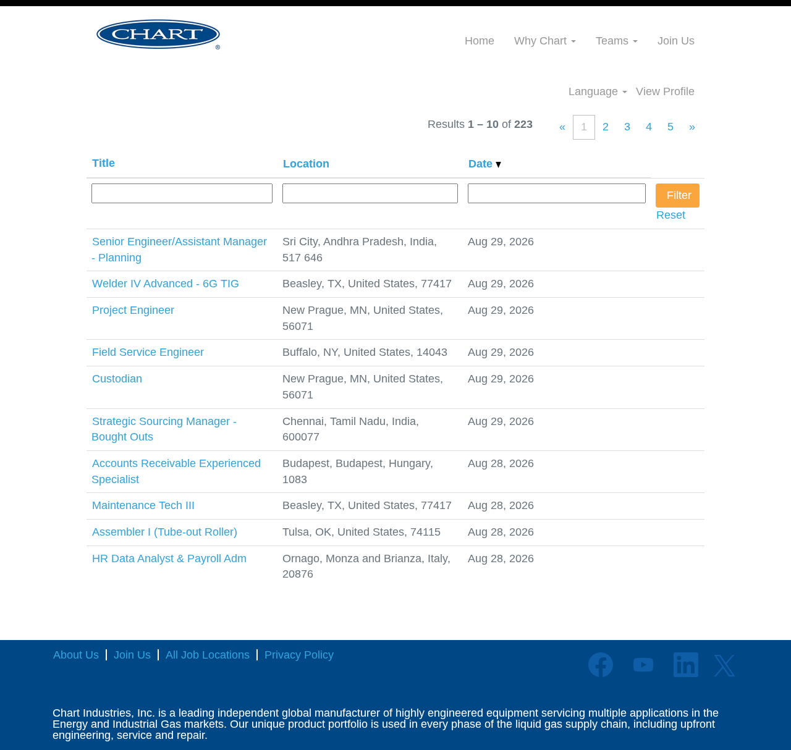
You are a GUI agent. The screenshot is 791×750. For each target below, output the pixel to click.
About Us (76, 655)
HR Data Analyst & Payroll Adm (169, 558)
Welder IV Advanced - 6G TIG (165, 283)
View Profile (665, 91)
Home (479, 41)
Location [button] (306, 164)
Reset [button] (670, 215)
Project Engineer (133, 310)
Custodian (117, 379)
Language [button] (595, 91)
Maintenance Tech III (143, 505)
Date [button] (482, 164)
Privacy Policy (299, 655)
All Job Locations (208, 655)
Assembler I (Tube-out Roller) (164, 532)
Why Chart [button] (542, 41)
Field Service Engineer (148, 352)
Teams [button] (614, 41)
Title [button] (103, 163)
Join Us (676, 41)
